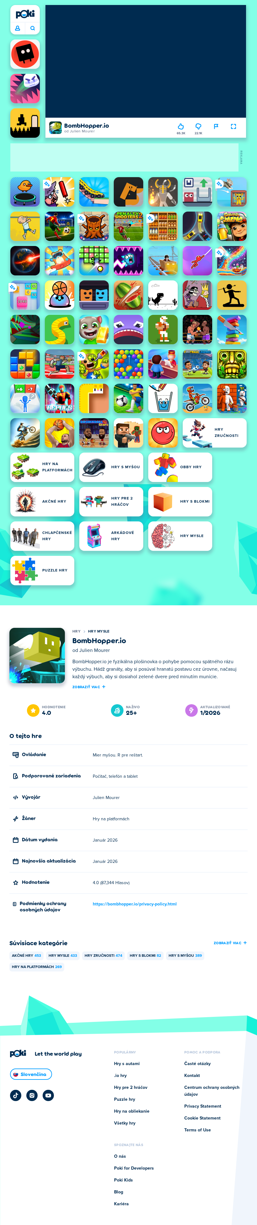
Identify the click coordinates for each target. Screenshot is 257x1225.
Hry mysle (99, 631)
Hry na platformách (37, 967)
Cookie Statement (202, 1118)
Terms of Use (197, 1130)
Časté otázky (197, 1064)
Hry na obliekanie (131, 1111)
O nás (120, 1156)
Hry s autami (127, 1064)
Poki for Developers (134, 1168)
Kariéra (121, 1204)
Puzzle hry (124, 1099)
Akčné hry (26, 956)
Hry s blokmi (145, 956)
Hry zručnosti (103, 956)
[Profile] (17, 28)
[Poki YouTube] (48, 1095)
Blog (118, 1192)
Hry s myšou (185, 956)
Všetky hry (124, 1123)
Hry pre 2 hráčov (130, 1087)
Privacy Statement (202, 1106)
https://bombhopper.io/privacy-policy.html (135, 904)
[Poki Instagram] (32, 1095)
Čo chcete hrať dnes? (32, 28)
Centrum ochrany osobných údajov (211, 1091)
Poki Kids (123, 1180)
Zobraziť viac (86, 686)
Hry (76, 631)
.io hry (120, 1076)
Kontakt (192, 1076)
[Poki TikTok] (15, 1095)
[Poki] (25, 14)
